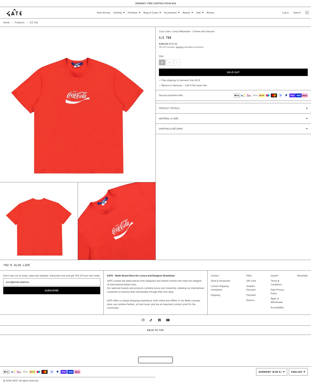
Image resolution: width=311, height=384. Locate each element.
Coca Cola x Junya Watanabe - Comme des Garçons (186, 31)
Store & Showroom (220, 280)
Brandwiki (302, 275)
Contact (215, 275)
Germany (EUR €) (270, 371)
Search (297, 12)
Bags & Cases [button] (151, 12)
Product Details (169, 108)
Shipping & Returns (171, 128)
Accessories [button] (170, 12)
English (296, 371)
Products (19, 22)
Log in (285, 12)
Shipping (180, 47)
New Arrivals (103, 12)
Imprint (274, 275)
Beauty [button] (186, 12)
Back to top (155, 330)
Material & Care (168, 118)
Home (6, 22)
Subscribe (52, 290)
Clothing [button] (117, 12)
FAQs (249, 275)
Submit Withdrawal (155, 359)
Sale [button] (198, 12)
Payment (251, 295)
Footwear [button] (133, 12)
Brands (210, 12)
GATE (15, 380)
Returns (250, 300)
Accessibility (277, 307)
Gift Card (251, 280)
